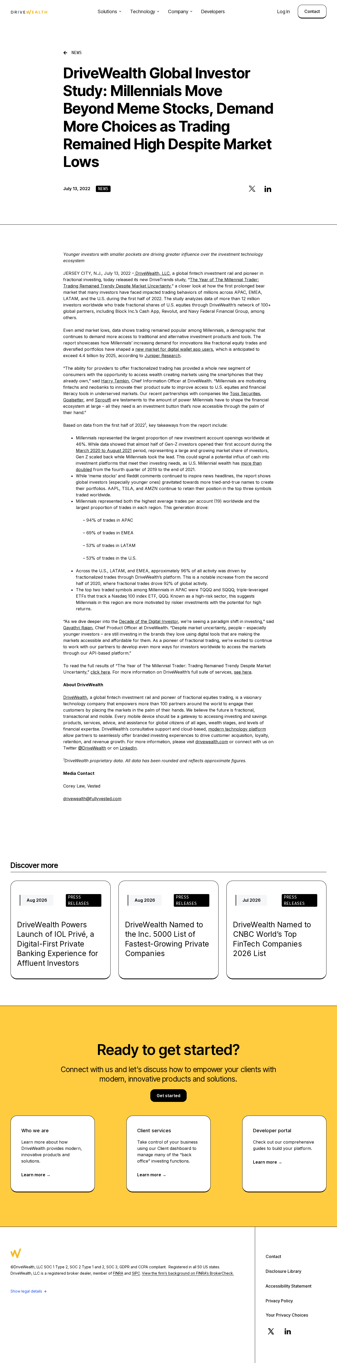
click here (100, 672)
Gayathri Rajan (77, 627)
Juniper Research (162, 355)
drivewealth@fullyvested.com (92, 798)
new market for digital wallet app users (174, 349)
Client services (154, 1130)
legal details (31, 1291)
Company (178, 11)
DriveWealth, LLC (152, 273)
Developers (213, 11)
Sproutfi (103, 399)
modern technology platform (237, 729)
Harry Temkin (115, 380)
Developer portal (272, 1130)
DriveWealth (75, 697)
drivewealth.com (211, 741)
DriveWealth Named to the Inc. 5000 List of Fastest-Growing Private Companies (167, 939)
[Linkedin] (288, 1331)
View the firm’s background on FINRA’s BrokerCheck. (188, 1273)
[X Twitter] (271, 1331)
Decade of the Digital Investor (148, 621)
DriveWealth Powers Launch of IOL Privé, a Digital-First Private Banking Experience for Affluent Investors (57, 944)
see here (242, 672)
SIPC (136, 1273)
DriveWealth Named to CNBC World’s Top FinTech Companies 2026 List (272, 939)
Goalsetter (73, 399)
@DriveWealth (92, 748)
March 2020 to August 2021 (104, 450)
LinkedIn (128, 748)
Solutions (107, 11)
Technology (142, 11)
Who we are (35, 1130)
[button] (252, 188)
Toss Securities (245, 393)
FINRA (118, 1273)
